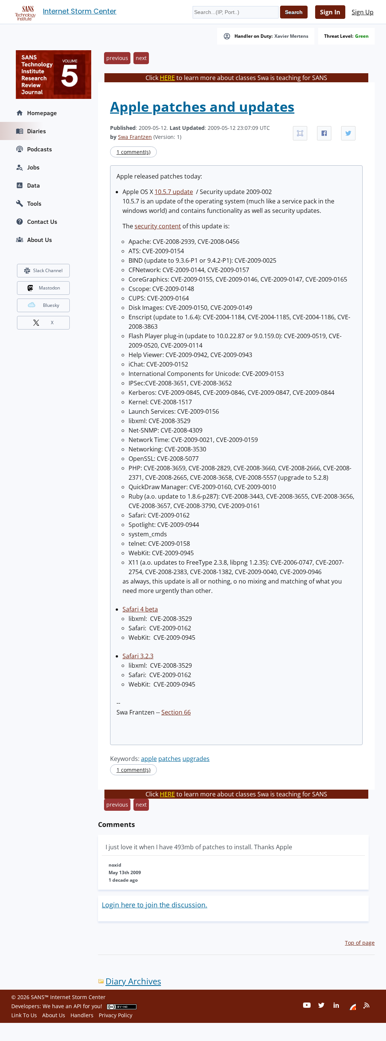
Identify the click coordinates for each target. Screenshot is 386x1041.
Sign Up (363, 12)
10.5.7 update (174, 192)
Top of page (360, 942)
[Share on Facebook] (324, 133)
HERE (167, 78)
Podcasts (39, 149)
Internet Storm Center (79, 11)
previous (117, 58)
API (77, 1006)
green (362, 36)
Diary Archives (133, 981)
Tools (34, 203)
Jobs (33, 167)
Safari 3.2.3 (138, 656)
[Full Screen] (300, 133)
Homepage (42, 113)
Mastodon (49, 288)
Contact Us (42, 221)
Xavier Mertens (291, 36)
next (141, 58)
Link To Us (24, 1015)
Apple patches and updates (202, 106)
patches (169, 759)
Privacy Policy (115, 1015)
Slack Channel (48, 270)
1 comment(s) (133, 152)
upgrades (196, 759)
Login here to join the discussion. (154, 904)
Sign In (330, 12)
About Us (39, 240)
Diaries (36, 131)
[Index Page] (24, 11)
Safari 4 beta (140, 609)
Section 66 (176, 712)
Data (33, 185)
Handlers (81, 1015)
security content (158, 226)
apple (149, 759)
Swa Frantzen (135, 136)
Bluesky (51, 305)
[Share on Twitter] (348, 133)
